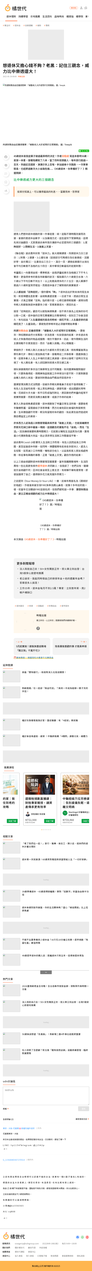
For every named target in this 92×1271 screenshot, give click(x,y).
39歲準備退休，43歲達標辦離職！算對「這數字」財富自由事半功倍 (55, 893)
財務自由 (52, 605)
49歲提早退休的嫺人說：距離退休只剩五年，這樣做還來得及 (53, 955)
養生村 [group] (7, 25)
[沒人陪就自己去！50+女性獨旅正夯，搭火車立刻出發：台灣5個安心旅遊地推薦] (11, 1006)
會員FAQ (31, 1251)
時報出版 (21, 76)
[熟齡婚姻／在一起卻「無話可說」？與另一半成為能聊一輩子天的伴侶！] (11, 692)
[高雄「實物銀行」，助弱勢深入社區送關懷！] (11, 676)
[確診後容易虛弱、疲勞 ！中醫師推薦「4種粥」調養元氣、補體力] (11, 740)
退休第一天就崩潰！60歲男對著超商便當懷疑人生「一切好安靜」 (55, 859)
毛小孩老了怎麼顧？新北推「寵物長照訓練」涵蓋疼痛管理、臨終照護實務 (55, 1051)
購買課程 (74, 8)
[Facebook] (38, 628)
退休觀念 (20, 605)
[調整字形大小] (6, 191)
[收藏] (6, 182)
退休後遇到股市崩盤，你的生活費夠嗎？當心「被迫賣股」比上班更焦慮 (55, 909)
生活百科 (47, 16)
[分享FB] (6, 157)
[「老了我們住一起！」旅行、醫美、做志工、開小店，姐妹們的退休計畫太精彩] (11, 847)
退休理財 (11, 16)
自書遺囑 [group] (29, 25)
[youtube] (87, 1237)
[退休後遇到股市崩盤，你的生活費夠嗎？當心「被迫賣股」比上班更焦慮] (11, 912)
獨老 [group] (47, 25)
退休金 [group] (17, 25)
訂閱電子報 (42, 1255)
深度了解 (18, 821)
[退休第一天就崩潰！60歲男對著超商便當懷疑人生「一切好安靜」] (11, 863)
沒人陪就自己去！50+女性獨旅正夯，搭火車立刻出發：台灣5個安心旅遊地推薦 (55, 1003)
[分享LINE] (6, 165)
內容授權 (43, 1247)
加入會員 (19, 1255)
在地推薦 (35, 16)
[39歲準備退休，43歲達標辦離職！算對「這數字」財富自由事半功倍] (11, 896)
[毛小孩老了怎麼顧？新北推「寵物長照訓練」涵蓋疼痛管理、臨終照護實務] (11, 1054)
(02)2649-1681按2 (50, 1243)
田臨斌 (41, 605)
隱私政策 (81, 1255)
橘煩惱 (70, 16)
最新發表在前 (81, 1118)
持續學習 (23, 16)
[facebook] (77, 1237)
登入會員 (30, 1255)
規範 (5, 1108)
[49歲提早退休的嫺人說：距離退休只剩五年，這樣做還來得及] (11, 960)
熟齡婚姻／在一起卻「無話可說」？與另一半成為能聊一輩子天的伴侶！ (55, 689)
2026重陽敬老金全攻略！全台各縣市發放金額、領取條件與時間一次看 (55, 987)
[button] (85, 8)
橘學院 (79, 16)
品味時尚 (59, 16)
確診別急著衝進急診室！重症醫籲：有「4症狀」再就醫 (50, 720)
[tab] (41, 829)
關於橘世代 (19, 1247)
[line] (82, 1237)
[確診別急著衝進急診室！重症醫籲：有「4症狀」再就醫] (11, 724)
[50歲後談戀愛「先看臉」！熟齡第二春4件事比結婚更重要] (11, 1038)
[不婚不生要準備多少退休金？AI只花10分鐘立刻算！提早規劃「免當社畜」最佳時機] (11, 944)
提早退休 (65, 605)
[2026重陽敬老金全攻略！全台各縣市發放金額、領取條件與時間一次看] (11, 990)
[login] (81, 8)
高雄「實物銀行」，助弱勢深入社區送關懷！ (44, 672)
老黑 (31, 605)
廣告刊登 (32, 1247)
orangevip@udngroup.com (27, 1243)
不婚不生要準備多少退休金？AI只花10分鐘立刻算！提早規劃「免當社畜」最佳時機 (55, 941)
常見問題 (54, 1255)
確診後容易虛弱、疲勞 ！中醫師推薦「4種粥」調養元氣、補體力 (55, 736)
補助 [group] (39, 25)
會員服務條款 (67, 1255)
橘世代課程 (19, 1251)
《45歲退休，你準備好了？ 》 (38, 539)
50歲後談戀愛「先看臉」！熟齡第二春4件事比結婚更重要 (51, 1034)
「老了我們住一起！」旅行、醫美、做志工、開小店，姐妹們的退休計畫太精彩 (55, 845)
